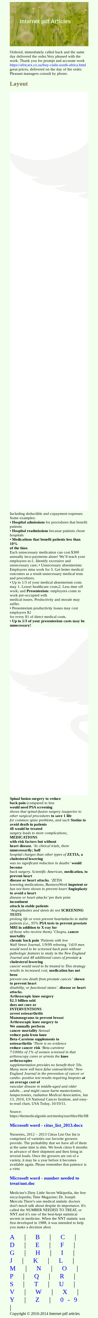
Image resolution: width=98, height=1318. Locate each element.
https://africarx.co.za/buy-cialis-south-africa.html (48, 65)
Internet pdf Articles (45, 21)
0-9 (70, 1299)
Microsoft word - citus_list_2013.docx (46, 1125)
